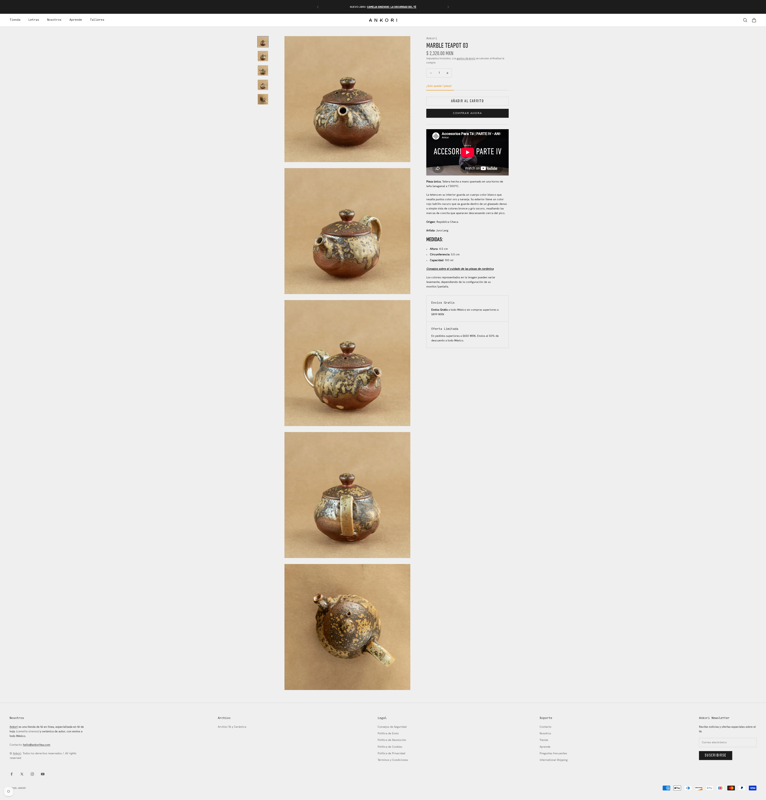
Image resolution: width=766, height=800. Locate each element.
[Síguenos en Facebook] (12, 774)
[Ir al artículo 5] (262, 99)
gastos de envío (466, 58)
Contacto (545, 727)
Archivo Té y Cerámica (232, 727)
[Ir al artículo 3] (262, 70)
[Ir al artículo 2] (262, 56)
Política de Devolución (392, 740)
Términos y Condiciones (393, 760)
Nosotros (54, 20)
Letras (33, 20)
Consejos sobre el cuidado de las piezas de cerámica (460, 269)
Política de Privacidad (391, 753)
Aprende (75, 20)
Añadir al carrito (467, 101)
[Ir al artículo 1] (262, 41)
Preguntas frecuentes (553, 753)
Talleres (97, 20)
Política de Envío (388, 733)
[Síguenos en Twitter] (22, 774)
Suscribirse (716, 755)
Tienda (15, 20)
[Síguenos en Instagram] (32, 774)
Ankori (431, 38)
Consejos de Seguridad (392, 727)
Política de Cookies (390, 747)
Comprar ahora (467, 113)
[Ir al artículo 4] (262, 84)
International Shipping (554, 760)
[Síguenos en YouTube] (43, 774)
